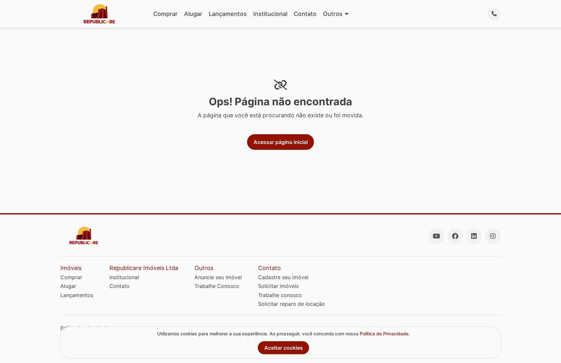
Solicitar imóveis (278, 286)
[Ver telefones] (494, 13)
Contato (305, 13)
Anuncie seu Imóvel (218, 277)
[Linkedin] (474, 236)
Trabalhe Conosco (216, 286)
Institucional (270, 13)
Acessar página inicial (281, 142)
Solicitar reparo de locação (291, 304)
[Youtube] (436, 236)
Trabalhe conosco (280, 295)
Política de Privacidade (384, 333)
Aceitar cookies (283, 347)
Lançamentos (228, 13)
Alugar (193, 13)
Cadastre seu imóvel (283, 277)
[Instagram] (493, 236)
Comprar (165, 13)
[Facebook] (455, 236)
